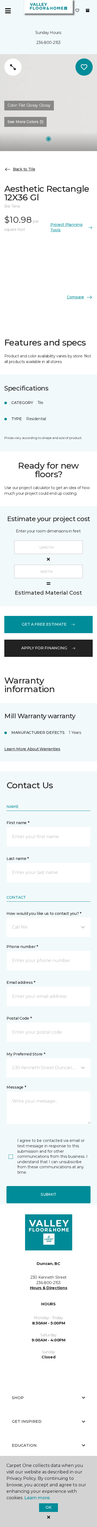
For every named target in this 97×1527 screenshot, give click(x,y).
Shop (18, 1397)
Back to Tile (24, 169)
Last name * (17, 858)
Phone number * (22, 947)
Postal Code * (19, 1018)
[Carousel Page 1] (48, 139)
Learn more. (37, 1497)
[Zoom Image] (13, 67)
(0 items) (87, 10)
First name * (17, 823)
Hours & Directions (48, 1287)
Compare (75, 297)
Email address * (20, 982)
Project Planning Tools (66, 227)
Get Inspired (26, 1421)
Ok (48, 1507)
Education (24, 1445)
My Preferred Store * (25, 1054)
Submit (48, 1194)
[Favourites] (77, 11)
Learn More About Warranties (32, 749)
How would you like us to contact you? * (43, 913)
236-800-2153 (48, 42)
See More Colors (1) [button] (25, 121)
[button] (48, 927)
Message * (16, 1087)
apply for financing (44, 648)
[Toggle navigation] (7, 10)
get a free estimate (44, 624)
